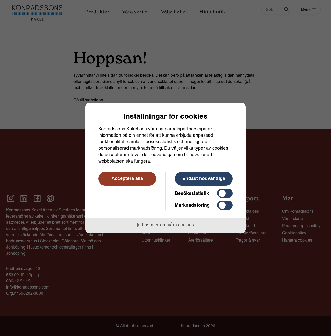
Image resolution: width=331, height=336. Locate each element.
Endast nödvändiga (203, 178)
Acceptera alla (127, 178)
